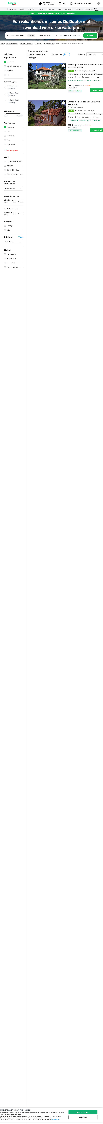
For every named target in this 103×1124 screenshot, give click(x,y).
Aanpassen (83, 1117)
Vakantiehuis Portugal (12, 43)
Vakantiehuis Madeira (26, 43)
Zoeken (90, 35)
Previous (32, 76)
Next (61, 76)
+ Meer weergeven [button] (11, 150)
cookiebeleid (56, 1119)
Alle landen (96, 9)
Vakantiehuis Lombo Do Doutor (44, 43)
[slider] (5, 114)
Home (2, 43)
